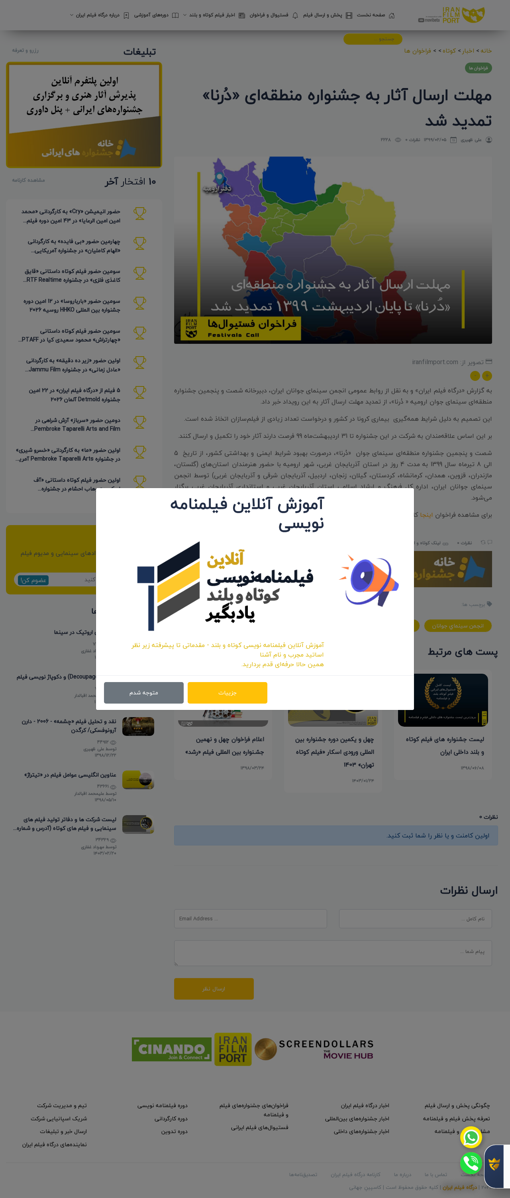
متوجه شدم (143, 693)
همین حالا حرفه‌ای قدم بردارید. (282, 664)
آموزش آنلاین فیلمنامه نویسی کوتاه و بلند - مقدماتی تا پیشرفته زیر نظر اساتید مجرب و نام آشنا (227, 649)
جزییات (227, 693)
